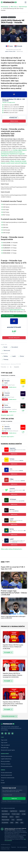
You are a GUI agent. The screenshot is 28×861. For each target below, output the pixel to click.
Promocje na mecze (5, 764)
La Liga (23, 814)
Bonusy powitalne (5, 761)
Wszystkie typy (4, 747)
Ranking (6, 356)
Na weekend (15, 347)
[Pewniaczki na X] (9, 733)
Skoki (11, 822)
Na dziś (5, 347)
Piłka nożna (14, 6)
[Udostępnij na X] (11, 367)
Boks (22, 822)
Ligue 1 (17, 816)
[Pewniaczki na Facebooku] (2, 733)
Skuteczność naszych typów (8, 750)
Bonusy (22, 356)
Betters (12, 509)
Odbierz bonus (14, 121)
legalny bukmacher (14, 310)
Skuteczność (7, 350)
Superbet (12, 448)
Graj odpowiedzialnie (22, 847)
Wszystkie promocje (8, 716)
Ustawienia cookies (5, 849)
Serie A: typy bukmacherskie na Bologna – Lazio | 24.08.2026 (13, 617)
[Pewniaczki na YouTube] (5, 733)
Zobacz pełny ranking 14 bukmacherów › (11, 549)
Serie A (11, 612)
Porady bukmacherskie (6, 772)
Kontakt (3, 782)
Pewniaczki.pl (4, 6)
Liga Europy (22, 811)
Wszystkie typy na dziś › (7, 415)
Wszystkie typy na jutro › (7, 436)
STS (22, 310)
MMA (17, 822)
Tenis (13, 819)
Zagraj (4, 387)
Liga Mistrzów (13, 811)
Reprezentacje (23, 6)
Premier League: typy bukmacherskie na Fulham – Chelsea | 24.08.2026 (14, 593)
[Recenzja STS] (14, 94)
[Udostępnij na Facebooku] (8, 367)
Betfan (12, 529)
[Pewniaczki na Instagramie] (12, 733)
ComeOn (12, 488)
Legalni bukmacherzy (6, 759)
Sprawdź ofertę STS (14, 337)
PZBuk (11, 479)
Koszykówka (5, 822)
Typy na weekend (5, 745)
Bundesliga (4, 816)
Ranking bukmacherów (6, 756)
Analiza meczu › (13, 387)
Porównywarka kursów (6, 766)
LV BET (12, 519)
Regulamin (13, 847)
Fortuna (12, 459)
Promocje (6, 359)
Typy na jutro (4, 742)
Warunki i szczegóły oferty (8, 102)
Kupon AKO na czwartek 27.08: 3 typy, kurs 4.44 (13, 568)
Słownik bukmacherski (6, 775)
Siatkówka (19, 819)
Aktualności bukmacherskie (7, 777)
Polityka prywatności (5, 847)
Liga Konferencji (5, 814)
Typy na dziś (4, 740)
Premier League (13, 586)
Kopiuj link (16, 367)
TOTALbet (13, 499)
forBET (12, 539)
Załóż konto (14, 454)
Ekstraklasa (5, 811)
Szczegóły (7, 652)
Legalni (14, 356)
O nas (2, 780)
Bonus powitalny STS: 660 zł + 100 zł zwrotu (13, 100)
